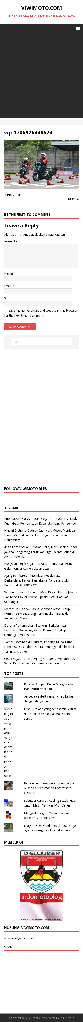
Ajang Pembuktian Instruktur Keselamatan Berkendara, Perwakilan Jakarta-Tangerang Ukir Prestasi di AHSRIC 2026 (36, 580)
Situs (7, 298)
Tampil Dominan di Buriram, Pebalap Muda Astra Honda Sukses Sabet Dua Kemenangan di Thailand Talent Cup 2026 (39, 647)
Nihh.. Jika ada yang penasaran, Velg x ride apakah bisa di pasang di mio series (50, 713)
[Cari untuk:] (41, 341)
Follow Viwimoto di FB (25, 488)
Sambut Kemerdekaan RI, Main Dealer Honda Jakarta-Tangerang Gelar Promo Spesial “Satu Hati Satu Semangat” (41, 597)
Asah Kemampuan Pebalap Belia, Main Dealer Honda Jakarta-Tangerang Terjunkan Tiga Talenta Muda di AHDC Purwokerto (41, 552)
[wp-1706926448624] (41, 187)
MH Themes (67, 1018)
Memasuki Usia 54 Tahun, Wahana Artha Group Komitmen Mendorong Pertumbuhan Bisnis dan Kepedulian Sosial (37, 613)
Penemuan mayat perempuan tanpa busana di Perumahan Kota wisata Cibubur (49, 788)
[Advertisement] (41, 76)
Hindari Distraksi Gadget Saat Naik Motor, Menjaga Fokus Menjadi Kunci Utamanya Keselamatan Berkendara (39, 535)
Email (8, 286)
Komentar (11, 241)
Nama (9, 273)
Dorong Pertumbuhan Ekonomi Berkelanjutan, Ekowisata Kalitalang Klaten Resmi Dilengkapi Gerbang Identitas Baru (36, 630)
